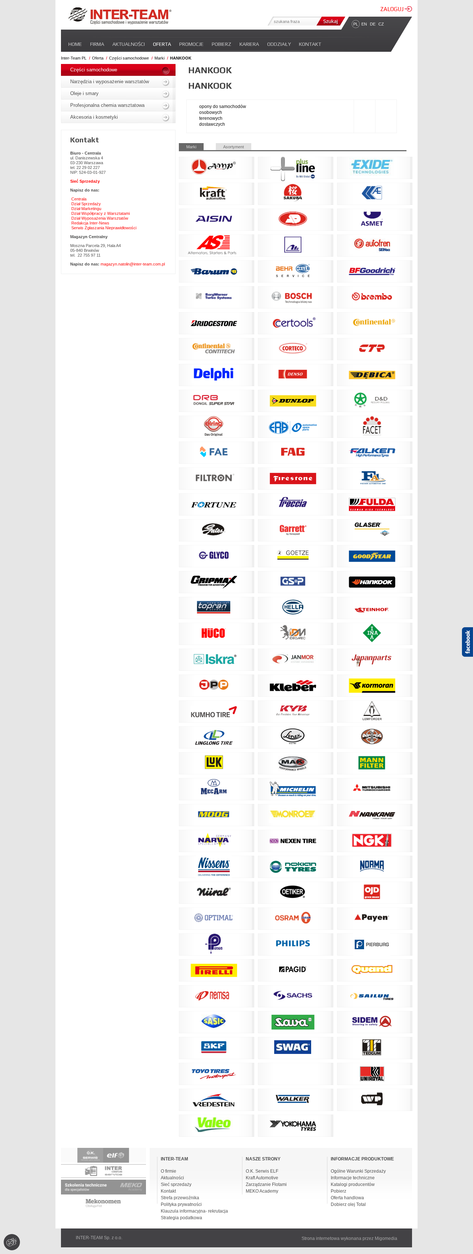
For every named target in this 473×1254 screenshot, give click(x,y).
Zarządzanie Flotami (266, 1184)
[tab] (197, 146)
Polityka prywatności (181, 1204)
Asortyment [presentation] (233, 147)
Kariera (249, 44)
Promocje (191, 44)
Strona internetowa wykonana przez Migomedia (349, 1238)
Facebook (467, 655)
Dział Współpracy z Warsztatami (100, 213)
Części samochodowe (129, 58)
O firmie (168, 1171)
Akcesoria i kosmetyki (94, 117)
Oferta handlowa (347, 1197)
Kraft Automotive (262, 1177)
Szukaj (330, 21)
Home (75, 44)
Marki (159, 58)
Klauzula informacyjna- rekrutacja (194, 1211)
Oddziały (279, 44)
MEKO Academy (262, 1191)
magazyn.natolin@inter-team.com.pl (133, 264)
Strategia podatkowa (181, 1217)
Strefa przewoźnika (180, 1197)
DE (372, 24)
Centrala (78, 199)
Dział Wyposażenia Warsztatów (99, 218)
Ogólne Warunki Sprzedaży (358, 1171)
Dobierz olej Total (348, 1204)
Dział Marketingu (86, 208)
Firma (97, 44)
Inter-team (119, 15)
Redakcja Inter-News (90, 223)
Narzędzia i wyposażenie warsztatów (109, 81)
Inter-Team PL (73, 58)
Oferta (162, 44)
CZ (381, 24)
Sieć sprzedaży (176, 1184)
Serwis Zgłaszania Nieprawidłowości (103, 228)
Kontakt (310, 44)
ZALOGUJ (392, 9)
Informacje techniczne (353, 1177)
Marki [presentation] (191, 147)
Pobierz (221, 44)
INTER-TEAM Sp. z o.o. (99, 1237)
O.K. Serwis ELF (262, 1171)
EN (364, 24)
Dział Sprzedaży (86, 204)
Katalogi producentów (353, 1184)
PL (355, 24)
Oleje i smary (84, 93)
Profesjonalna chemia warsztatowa (107, 105)
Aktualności (128, 44)
